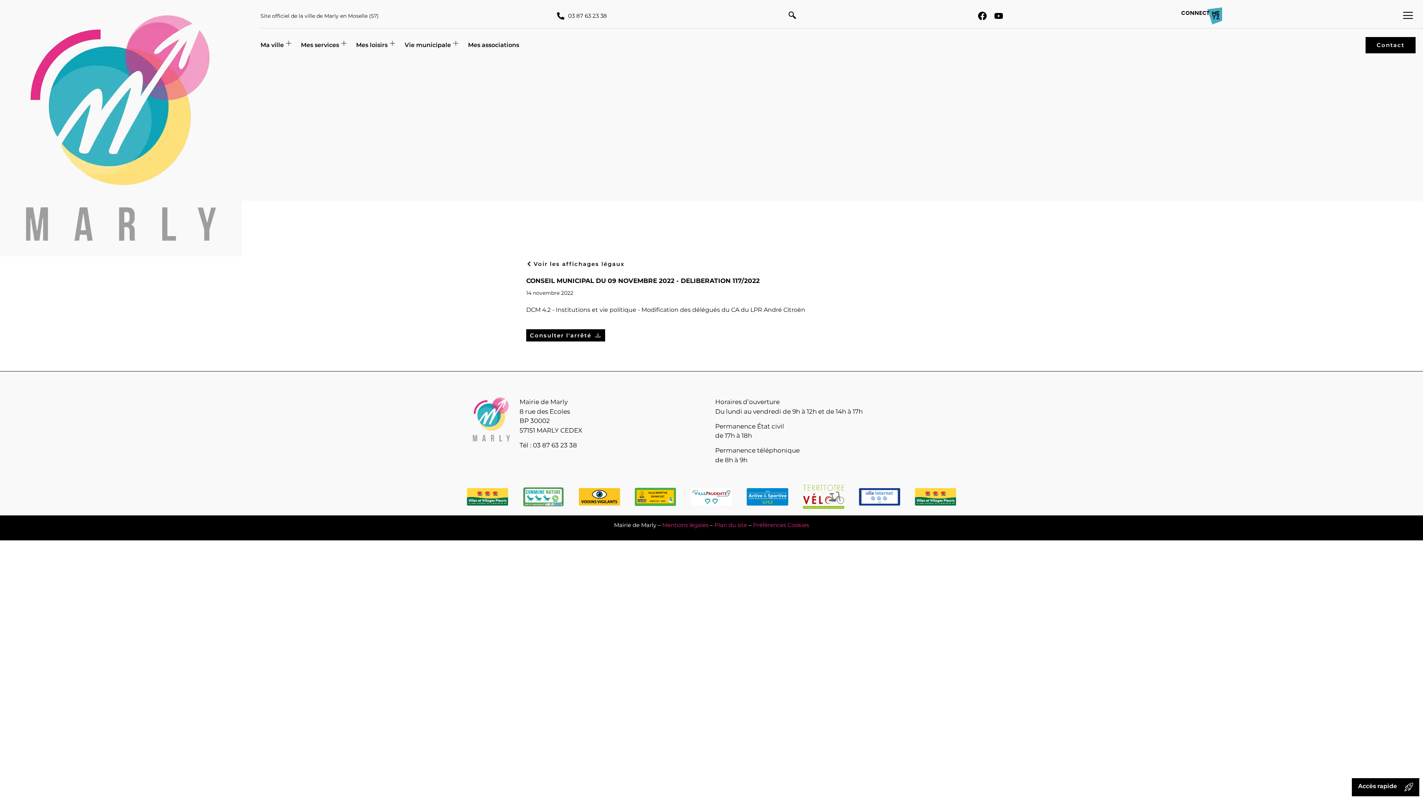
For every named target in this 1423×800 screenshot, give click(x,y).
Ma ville (272, 45)
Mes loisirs (372, 45)
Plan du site (730, 525)
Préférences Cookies (781, 525)
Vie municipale (428, 45)
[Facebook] (982, 15)
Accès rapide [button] (1377, 786)
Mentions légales (685, 525)
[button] (792, 16)
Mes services (320, 45)
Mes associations (493, 45)
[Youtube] (998, 15)
